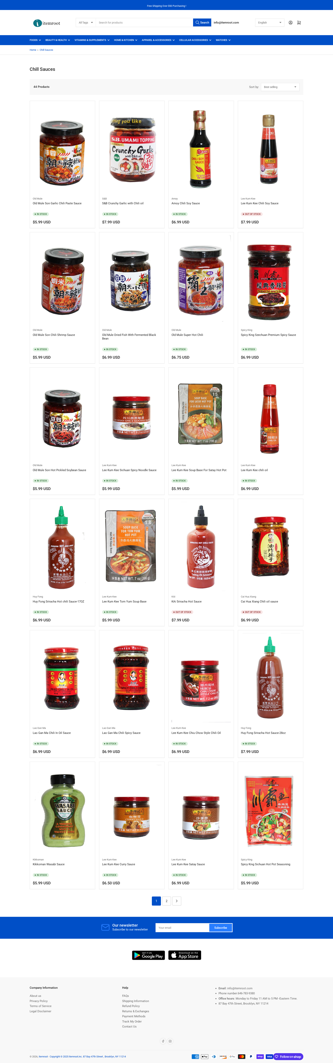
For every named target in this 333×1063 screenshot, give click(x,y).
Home (33, 49)
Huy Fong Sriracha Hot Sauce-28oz (263, 733)
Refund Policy (131, 1006)
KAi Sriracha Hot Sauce (187, 601)
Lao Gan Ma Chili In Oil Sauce (52, 733)
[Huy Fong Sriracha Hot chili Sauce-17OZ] (62, 546)
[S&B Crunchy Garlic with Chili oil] (131, 148)
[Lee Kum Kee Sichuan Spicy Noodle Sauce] (131, 415)
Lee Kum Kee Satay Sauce (188, 864)
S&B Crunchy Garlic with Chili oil (123, 203)
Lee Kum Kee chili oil (254, 470)
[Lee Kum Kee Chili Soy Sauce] (270, 148)
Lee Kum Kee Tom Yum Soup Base (124, 601)
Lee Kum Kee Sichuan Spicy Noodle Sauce (129, 470)
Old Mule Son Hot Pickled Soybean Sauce (59, 470)
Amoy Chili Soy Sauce (186, 203)
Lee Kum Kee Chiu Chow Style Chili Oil (196, 733)
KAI (173, 596)
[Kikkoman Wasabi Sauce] (62, 809)
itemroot (43, 1056)
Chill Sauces (46, 49)
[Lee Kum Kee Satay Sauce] (201, 809)
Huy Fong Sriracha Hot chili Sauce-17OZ (58, 601)
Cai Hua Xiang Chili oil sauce (259, 601)
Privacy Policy (39, 1001)
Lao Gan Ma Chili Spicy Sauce (121, 733)
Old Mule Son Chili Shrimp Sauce (54, 335)
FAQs (125, 996)
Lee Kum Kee (248, 198)
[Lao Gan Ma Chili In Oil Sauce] (62, 677)
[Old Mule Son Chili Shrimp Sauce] (62, 279)
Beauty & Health (56, 40)
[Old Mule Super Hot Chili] (201, 279)
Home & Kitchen (124, 40)
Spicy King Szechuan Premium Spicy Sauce (268, 335)
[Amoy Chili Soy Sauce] (201, 148)
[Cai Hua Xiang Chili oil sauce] (270, 546)
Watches (221, 40)
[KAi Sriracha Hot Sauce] (201, 546)
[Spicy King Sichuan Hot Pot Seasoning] (270, 809)
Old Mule (37, 198)
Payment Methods (133, 1016)
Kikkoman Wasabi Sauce (49, 864)
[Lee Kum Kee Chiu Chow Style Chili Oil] (201, 677)
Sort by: (254, 87)
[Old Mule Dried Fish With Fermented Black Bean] (131, 279)
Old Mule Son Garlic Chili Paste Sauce (57, 203)
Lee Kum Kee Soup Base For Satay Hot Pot (199, 470)
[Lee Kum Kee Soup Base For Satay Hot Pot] (201, 415)
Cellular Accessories (193, 40)
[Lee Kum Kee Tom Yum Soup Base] (131, 546)
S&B (104, 198)
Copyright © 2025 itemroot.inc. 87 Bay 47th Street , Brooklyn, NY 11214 (88, 1056)
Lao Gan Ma (39, 728)
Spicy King (246, 330)
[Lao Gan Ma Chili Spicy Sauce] (131, 677)
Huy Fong (38, 596)
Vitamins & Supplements (90, 40)
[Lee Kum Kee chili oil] (270, 415)
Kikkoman (38, 859)
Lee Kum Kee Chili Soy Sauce (259, 203)
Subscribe (220, 927)
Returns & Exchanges (135, 1011)
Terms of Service (40, 1006)
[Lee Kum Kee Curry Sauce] (131, 809)
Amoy (175, 198)
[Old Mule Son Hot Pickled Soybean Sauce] (62, 415)
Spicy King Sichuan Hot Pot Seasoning (265, 864)
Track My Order (132, 1021)
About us (35, 996)
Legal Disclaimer (40, 1011)
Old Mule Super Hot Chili (187, 335)
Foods (34, 40)
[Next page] (177, 901)
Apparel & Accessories (156, 40)
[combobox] (154, 22)
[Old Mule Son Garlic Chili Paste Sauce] (62, 148)
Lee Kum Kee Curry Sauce (118, 864)
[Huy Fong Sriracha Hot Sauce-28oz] (270, 677)
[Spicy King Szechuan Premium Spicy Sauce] (270, 279)
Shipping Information (135, 1001)
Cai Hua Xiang (248, 596)
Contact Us (129, 1026)
